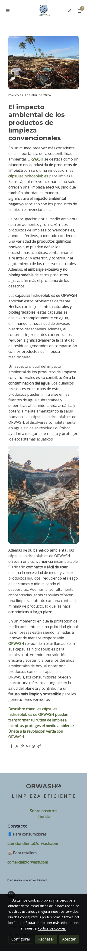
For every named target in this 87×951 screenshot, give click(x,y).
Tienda (44, 816)
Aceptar (69, 939)
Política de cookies (52, 928)
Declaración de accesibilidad (27, 880)
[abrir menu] (8, 10)
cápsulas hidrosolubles (28, 175)
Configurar (20, 939)
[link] (43, 10)
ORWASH (35, 159)
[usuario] (70, 10)
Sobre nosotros (43, 810)
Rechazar (46, 939)
